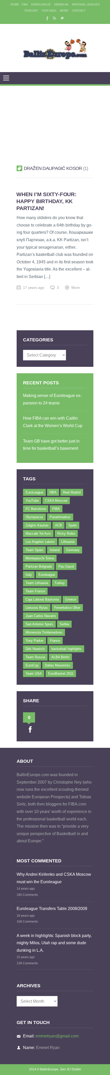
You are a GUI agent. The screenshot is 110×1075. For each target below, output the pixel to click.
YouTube (32, 500)
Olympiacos (34, 517)
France (55, 641)
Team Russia (35, 657)
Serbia (64, 624)
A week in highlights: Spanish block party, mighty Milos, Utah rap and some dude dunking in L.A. (54, 942)
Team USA (34, 673)
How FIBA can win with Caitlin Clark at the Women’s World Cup (52, 422)
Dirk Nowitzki (35, 649)
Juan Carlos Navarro (41, 616)
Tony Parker (34, 641)
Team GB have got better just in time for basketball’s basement (51, 445)
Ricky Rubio (66, 533)
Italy (29, 575)
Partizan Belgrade (39, 566)
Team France (35, 591)
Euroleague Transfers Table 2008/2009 (52, 908)
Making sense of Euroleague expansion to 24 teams (52, 399)
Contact (78, 10)
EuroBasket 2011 (60, 673)
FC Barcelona (36, 509)
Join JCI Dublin (70, 1069)
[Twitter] (62, 18)
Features (49, 10)
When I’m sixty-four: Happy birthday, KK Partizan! (46, 201)
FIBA (24, 4)
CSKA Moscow (56, 500)
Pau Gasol (66, 566)
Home (14, 4)
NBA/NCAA (61, 4)
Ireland (55, 550)
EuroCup (32, 665)
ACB (58, 525)
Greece (70, 599)
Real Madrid (72, 492)
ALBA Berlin (60, 657)
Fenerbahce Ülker (67, 608)
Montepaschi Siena (40, 558)
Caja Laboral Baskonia (42, 599)
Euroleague (46, 575)
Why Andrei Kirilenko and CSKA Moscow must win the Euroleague (54, 878)
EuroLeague (41, 4)
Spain (72, 525)
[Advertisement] (55, 119)
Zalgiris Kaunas (37, 525)
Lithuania (67, 542)
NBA (53, 492)
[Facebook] (47, 18)
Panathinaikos (60, 517)
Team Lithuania (37, 583)
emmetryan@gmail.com (57, 1036)
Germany (73, 550)
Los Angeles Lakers (40, 542)
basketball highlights (66, 649)
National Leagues (86, 4)
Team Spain (34, 550)
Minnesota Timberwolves (44, 632)
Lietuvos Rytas (37, 608)
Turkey (59, 583)
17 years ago (33, 288)
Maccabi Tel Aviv (38, 533)
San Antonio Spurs (39, 624)
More (64, 10)
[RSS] (54, 18)
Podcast (31, 10)
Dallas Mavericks (57, 665)
